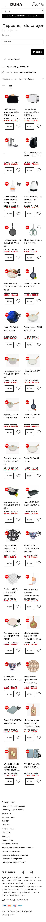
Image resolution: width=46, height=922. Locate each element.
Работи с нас (7, 840)
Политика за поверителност (14, 806)
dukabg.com (8, 914)
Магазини (6, 836)
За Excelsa (6, 825)
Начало (5, 30)
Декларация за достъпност (14, 862)
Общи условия (8, 802)
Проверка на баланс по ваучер (15, 855)
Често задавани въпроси (12, 810)
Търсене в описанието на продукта (21, 72)
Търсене (13, 30)
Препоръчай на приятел (12, 859)
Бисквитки (6, 813)
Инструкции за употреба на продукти (17, 847)
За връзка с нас (8, 829)
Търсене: (6, 35)
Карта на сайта (8, 817)
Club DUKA (6, 832)
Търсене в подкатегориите (17, 67)
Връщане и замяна (10, 844)
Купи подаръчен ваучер (12, 851)
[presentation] (7, 99)
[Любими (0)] (38, 4)
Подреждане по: (9, 79)
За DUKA (5, 821)
